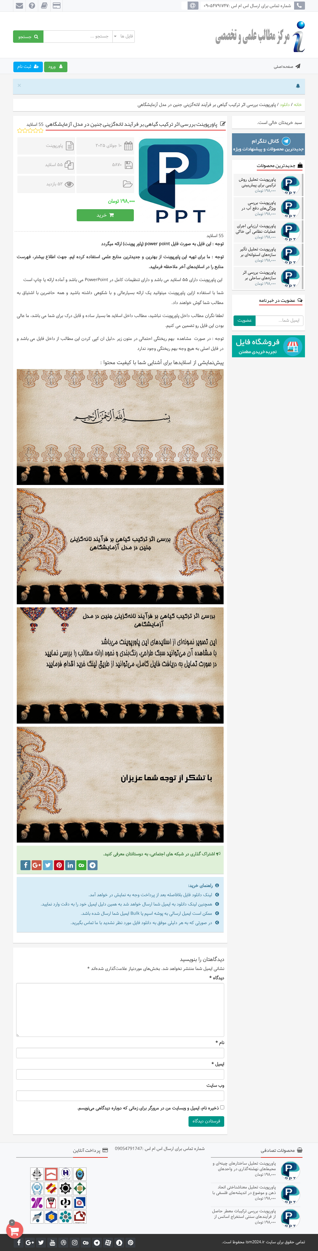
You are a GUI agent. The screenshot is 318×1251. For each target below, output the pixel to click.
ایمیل (217, 1064)
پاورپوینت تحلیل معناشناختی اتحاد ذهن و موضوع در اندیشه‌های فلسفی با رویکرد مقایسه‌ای (244, 1190)
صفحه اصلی (283, 66)
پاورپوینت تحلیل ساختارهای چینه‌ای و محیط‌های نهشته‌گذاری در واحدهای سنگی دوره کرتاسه (244, 1166)
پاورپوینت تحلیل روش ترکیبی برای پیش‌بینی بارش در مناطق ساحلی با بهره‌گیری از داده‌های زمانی (257, 182)
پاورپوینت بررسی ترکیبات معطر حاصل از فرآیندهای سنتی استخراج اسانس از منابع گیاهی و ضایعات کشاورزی (244, 1214)
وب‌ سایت (215, 1086)
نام (220, 1043)
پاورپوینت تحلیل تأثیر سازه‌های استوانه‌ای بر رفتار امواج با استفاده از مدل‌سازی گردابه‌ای (256, 252)
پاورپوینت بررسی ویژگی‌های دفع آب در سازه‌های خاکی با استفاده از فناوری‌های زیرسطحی (258, 205)
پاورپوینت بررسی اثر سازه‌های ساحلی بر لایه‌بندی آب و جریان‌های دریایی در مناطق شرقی (255, 275)
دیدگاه (216, 978)
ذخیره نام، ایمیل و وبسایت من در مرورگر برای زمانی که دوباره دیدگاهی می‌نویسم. (148, 1108)
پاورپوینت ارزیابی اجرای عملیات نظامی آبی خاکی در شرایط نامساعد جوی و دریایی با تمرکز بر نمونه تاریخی (256, 228)
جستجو (26, 36)
